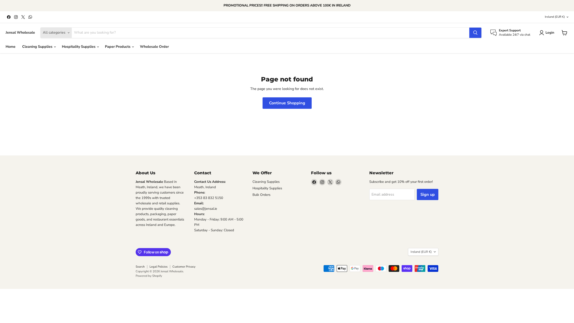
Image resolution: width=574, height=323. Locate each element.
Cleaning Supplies (37, 46)
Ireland (555, 17)
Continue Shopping (287, 103)
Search (140, 267)
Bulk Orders (261, 194)
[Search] (475, 33)
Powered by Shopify (149, 276)
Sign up (427, 194)
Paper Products (118, 46)
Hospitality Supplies (79, 46)
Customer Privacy (184, 267)
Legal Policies (158, 267)
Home (10, 46)
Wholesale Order (154, 46)
